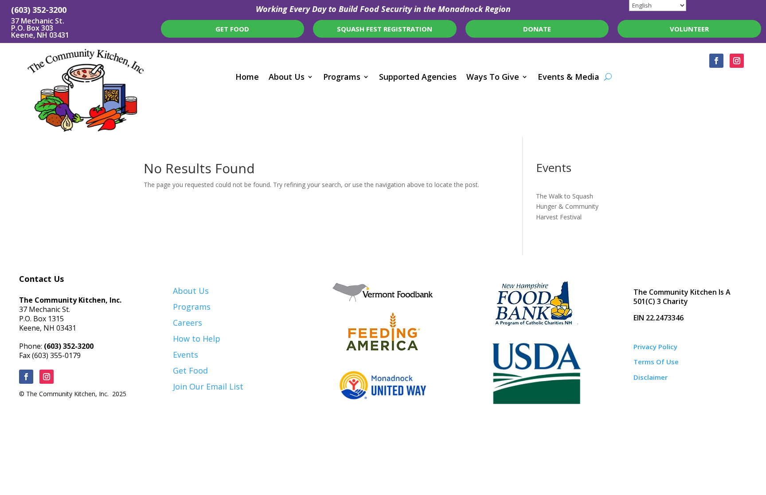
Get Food (190, 370)
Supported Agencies (418, 78)
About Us (287, 78)
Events (185, 354)
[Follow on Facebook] (716, 61)
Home (247, 78)
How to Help (196, 338)
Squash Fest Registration (384, 28)
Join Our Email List (208, 386)
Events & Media (568, 78)
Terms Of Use (656, 361)
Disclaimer (650, 377)
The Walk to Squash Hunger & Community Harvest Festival (567, 207)
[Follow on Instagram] (737, 61)
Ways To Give (492, 78)
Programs (341, 78)
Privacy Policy (655, 346)
